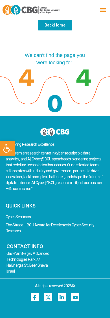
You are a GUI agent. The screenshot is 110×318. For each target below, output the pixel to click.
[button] (7, 148)
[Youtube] (75, 297)
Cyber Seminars (18, 217)
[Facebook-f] (35, 297)
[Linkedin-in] (62, 297)
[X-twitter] (48, 297)
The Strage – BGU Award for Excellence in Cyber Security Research (50, 228)
